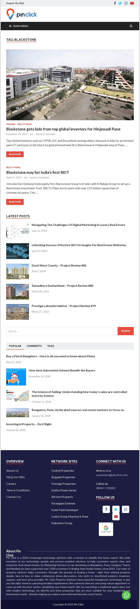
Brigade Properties (63, 477)
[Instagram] (126, 3)
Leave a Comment (45, 134)
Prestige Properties (63, 483)
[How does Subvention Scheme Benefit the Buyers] (16, 370)
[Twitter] (120, 3)
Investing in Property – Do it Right (29, 424)
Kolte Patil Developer (64, 510)
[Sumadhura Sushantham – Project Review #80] (17, 286)
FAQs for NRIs (15, 477)
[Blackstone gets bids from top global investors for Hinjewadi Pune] (70, 86)
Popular (15, 345)
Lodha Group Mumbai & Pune (69, 516)
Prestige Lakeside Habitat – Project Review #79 (64, 306)
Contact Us (13, 496)
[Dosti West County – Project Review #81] (17, 265)
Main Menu (20, 26)
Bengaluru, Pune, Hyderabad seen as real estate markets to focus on (78, 410)
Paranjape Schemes (63, 503)
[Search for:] (70, 331)
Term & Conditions (18, 490)
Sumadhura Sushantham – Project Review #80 (62, 285)
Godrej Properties (62, 470)
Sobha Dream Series (63, 490)
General (11, 124)
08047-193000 (105, 488)
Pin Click (78, 604)
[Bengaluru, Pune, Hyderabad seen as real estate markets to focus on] (17, 410)
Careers (11, 483)
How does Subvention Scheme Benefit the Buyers (62, 370)
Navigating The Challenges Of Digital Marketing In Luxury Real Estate (78, 224)
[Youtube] (132, 3)
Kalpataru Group (61, 523)
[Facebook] (115, 3)
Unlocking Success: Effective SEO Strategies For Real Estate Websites (79, 245)
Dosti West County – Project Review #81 (59, 265)
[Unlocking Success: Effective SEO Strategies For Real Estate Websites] (17, 245)
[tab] (15, 346)
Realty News (25, 124)
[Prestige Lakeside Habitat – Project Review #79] (17, 306)
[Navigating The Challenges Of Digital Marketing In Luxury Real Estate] (17, 225)
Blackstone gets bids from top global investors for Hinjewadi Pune (63, 129)
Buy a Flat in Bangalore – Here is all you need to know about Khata (50, 356)
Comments (34, 345)
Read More (13, 153)
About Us (12, 470)
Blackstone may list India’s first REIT (37, 172)
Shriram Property (62, 496)
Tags (50, 345)
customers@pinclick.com (112, 475)
